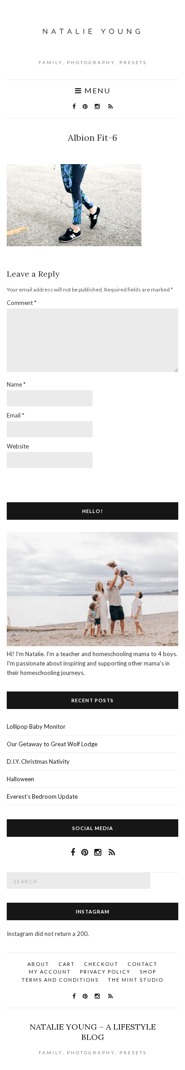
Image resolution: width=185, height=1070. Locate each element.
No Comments (94, 151)
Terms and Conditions (60, 980)
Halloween (20, 779)
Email (15, 415)
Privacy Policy (105, 971)
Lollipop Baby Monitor (36, 726)
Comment (21, 302)
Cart (66, 964)
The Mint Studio (135, 980)
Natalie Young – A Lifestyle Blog (93, 1032)
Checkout (101, 964)
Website (18, 446)
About (38, 964)
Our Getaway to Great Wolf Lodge (52, 744)
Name (16, 384)
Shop (148, 971)
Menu (96, 90)
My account (50, 971)
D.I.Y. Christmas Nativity (38, 761)
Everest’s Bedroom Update (42, 796)
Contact (143, 964)
